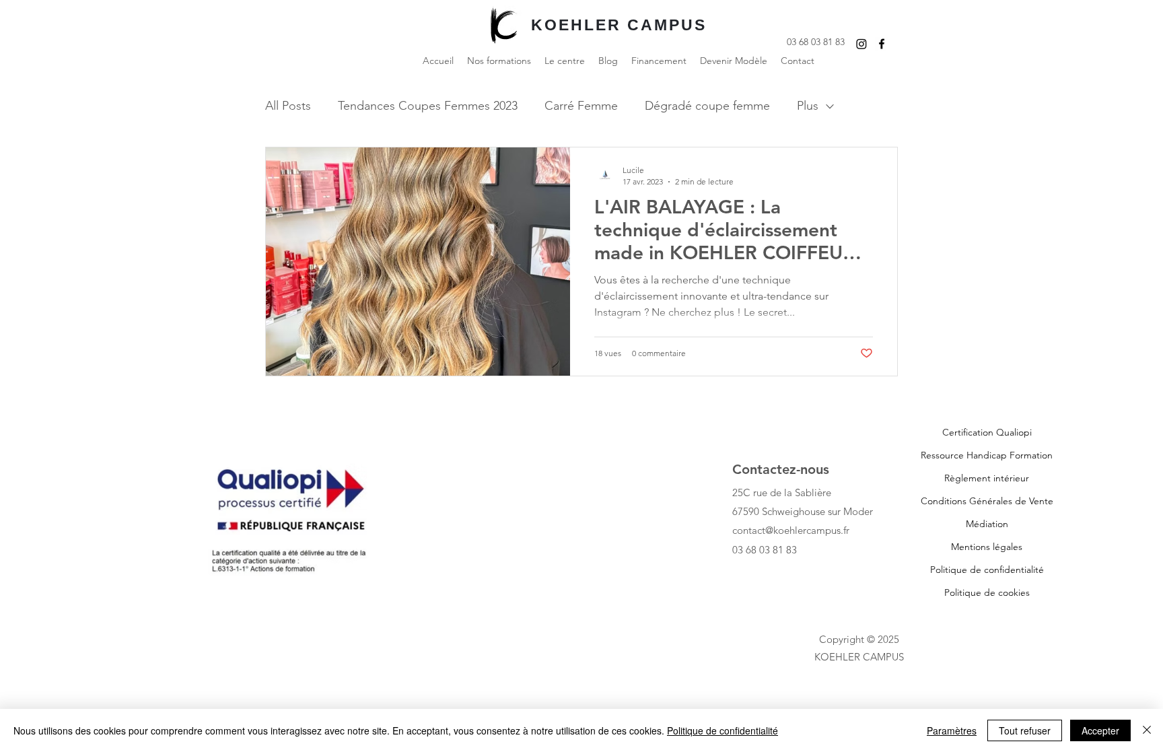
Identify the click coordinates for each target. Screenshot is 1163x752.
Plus (807, 105)
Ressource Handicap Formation (986, 455)
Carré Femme (581, 105)
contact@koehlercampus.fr (790, 530)
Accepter (1100, 730)
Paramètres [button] (952, 730)
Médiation (987, 524)
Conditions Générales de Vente (986, 501)
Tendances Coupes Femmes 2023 (428, 105)
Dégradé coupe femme (707, 105)
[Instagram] (861, 43)
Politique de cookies (986, 592)
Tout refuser (1025, 730)
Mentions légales (986, 547)
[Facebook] (881, 43)
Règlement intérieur (986, 478)
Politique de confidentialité (986, 569)
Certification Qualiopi (986, 432)
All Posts (288, 105)
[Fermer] (1147, 730)
